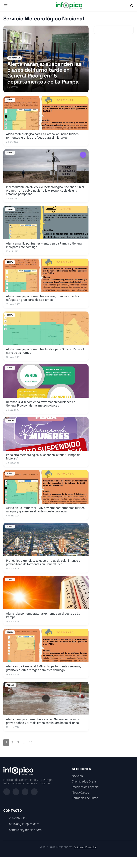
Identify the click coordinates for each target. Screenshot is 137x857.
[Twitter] (25, 791)
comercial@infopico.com (25, 830)
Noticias (77, 776)
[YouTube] (34, 791)
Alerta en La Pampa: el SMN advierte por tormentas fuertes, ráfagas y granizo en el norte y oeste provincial (45, 509)
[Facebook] (6, 791)
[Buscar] (132, 6)
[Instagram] (16, 791)
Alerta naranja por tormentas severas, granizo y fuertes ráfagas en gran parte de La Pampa (42, 298)
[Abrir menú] (5, 6)
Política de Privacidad (85, 847)
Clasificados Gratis (84, 781)
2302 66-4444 (18, 818)
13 (31, 742)
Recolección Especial (85, 787)
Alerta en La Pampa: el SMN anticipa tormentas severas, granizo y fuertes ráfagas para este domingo (43, 668)
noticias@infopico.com (24, 824)
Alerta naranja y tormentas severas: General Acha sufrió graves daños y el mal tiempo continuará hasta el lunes (43, 721)
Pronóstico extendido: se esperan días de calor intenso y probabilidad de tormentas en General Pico (43, 562)
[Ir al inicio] (69, 5)
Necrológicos (80, 792)
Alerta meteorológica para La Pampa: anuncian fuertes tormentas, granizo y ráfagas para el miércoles (42, 135)
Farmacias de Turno (85, 798)
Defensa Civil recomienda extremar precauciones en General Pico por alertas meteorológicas (40, 403)
